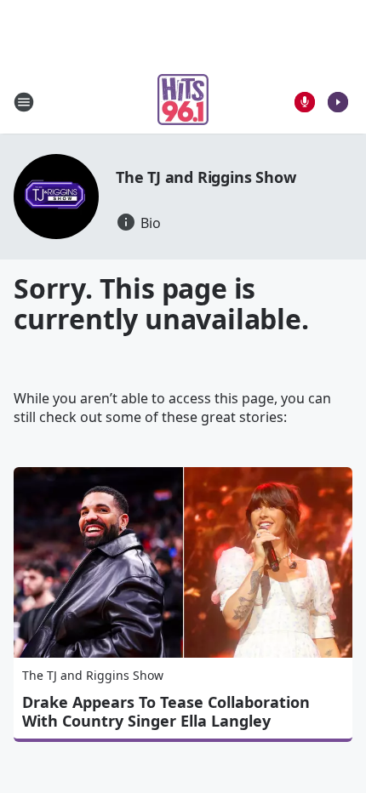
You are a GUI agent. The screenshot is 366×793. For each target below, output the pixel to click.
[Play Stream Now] (338, 102)
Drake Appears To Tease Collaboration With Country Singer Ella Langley (166, 711)
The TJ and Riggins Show (205, 177)
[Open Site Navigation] (24, 102)
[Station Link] (183, 101)
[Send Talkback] (305, 102)
